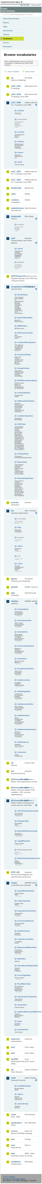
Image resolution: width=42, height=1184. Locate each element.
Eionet (12, 14)
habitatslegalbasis (21, 691)
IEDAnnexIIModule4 (17, 801)
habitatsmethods (21, 715)
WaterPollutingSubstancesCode (21, 858)
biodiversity (16, 188)
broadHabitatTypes (21, 1086)
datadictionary (17, 208)
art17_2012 (16, 172)
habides (14, 601)
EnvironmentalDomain (21, 921)
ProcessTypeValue (21, 975)
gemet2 (14, 587)
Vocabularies (7, 39)
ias (12, 763)
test (12, 1139)
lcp (12, 1070)
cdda (13, 194)
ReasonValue (21, 462)
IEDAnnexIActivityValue (21, 401)
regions (20, 1094)
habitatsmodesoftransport (21, 729)
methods (21, 141)
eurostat (14, 502)
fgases (14, 579)
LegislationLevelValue (21, 939)
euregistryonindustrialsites (17, 287)
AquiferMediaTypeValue (21, 891)
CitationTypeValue (21, 901)
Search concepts (30, 71)
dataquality (16, 216)
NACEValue (21, 424)
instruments (21, 752)
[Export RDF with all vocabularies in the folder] (36, 105)
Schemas (6, 34)
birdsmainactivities (21, 620)
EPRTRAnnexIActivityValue (21, 380)
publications (16, 1123)
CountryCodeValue (21, 354)
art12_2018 (16, 94)
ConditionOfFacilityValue (21, 342)
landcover (15, 1039)
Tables (5, 27)
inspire (14, 883)
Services (6, 42)
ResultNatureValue (21, 984)
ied (12, 771)
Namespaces (7, 46)
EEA (12, 2)
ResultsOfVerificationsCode (21, 831)
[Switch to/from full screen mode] (28, 5)
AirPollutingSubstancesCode (21, 811)
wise (13, 1153)
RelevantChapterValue (21, 478)
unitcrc (20, 563)
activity (20, 248)
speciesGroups (21, 1104)
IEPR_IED (15, 872)
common (15, 200)
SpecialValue (21, 1005)
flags (19, 527)
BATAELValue (21, 326)
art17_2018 (16, 180)
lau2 (13, 1053)
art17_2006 (16, 103)
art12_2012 (16, 86)
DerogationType (21, 821)
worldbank (15, 1162)
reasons (20, 152)
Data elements (8, 31)
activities (21, 110)
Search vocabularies (13, 71)
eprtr (13, 238)
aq (12, 78)
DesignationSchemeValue (21, 911)
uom (13, 1145)
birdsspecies (21, 658)
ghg (13, 593)
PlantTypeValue (21, 454)
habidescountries (21, 680)
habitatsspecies (21, 742)
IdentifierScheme (21, 931)
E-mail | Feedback (9, 1177)
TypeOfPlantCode (21, 841)
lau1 (13, 1047)
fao (12, 511)
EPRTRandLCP (17, 276)
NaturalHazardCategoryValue (21, 965)
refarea (20, 546)
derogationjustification (21, 668)
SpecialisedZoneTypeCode (21, 997)
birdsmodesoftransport (21, 646)
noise (13, 1115)
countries (21, 132)
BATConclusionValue (21, 333)
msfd (13, 1078)
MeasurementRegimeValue (21, 947)
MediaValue (21, 959)
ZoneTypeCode (21, 1029)
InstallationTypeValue (21, 416)
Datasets (6, 22)
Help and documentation (11, 19)
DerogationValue (21, 368)
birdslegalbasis (21, 609)
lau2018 (14, 1059)
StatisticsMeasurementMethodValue (21, 1012)
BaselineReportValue (21, 318)
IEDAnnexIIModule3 (17, 788)
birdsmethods (21, 632)
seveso (14, 1131)
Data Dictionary (19, 14)
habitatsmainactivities (21, 704)
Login (24, 5)
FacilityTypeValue (21, 393)
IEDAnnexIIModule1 (17, 779)
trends (20, 162)
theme (20, 1021)
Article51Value (21, 295)
